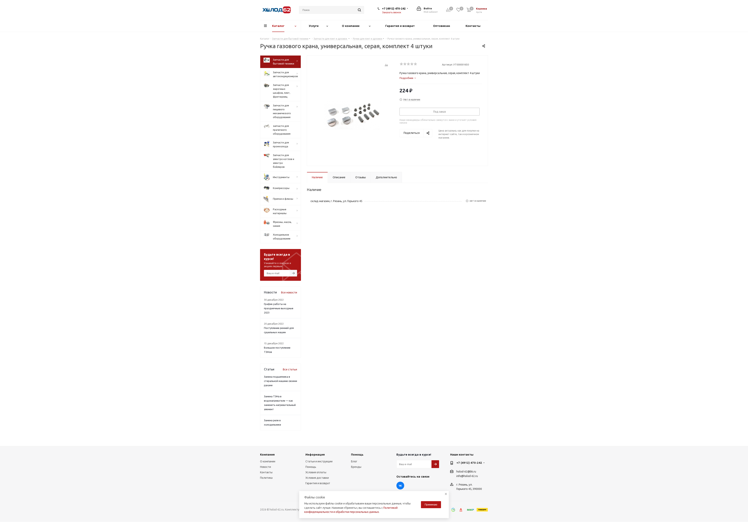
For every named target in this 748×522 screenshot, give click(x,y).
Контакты (266, 472)
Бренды (356, 466)
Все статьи (290, 369)
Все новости (289, 292)
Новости (265, 466)
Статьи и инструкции (319, 461)
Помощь (310, 466)
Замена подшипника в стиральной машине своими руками (280, 381)
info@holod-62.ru (467, 476)
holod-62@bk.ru (466, 471)
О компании (267, 461)
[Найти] (359, 10)
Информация (315, 454)
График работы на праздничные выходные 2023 (278, 308)
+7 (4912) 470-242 (394, 8)
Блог (354, 461)
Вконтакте (400, 485)
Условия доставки (317, 477)
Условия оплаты (315, 472)
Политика (266, 477)
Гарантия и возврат (317, 483)
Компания (267, 454)
